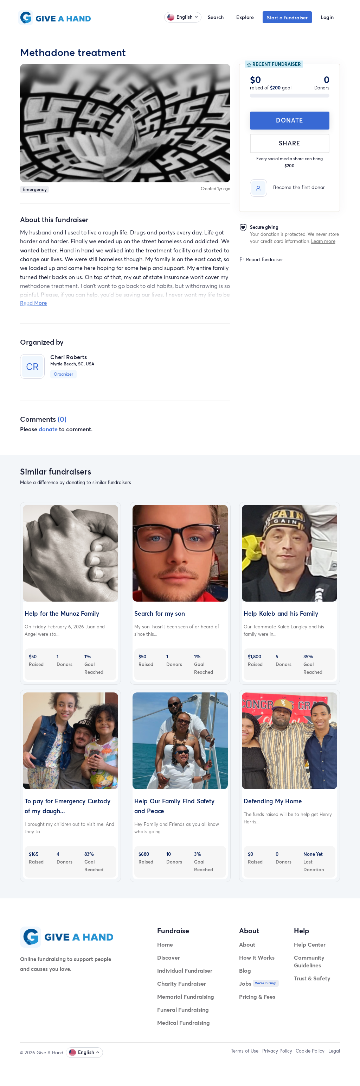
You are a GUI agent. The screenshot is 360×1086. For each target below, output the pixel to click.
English (184, 17)
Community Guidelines (309, 961)
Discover (168, 957)
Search (216, 17)
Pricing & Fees (257, 996)
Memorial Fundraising (185, 996)
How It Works (257, 957)
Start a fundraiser (287, 17)
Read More (33, 302)
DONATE (289, 120)
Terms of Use (244, 1051)
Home (165, 944)
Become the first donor (299, 187)
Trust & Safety (312, 978)
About (247, 944)
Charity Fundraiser (181, 983)
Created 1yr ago (216, 188)
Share (289, 143)
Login (327, 17)
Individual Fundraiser (184, 970)
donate (48, 429)
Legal (334, 1051)
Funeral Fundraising (183, 1009)
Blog (245, 970)
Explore (245, 17)
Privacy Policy (277, 1051)
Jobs (245, 983)
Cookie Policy (310, 1051)
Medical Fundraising (183, 1022)
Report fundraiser (264, 259)
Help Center (310, 944)
